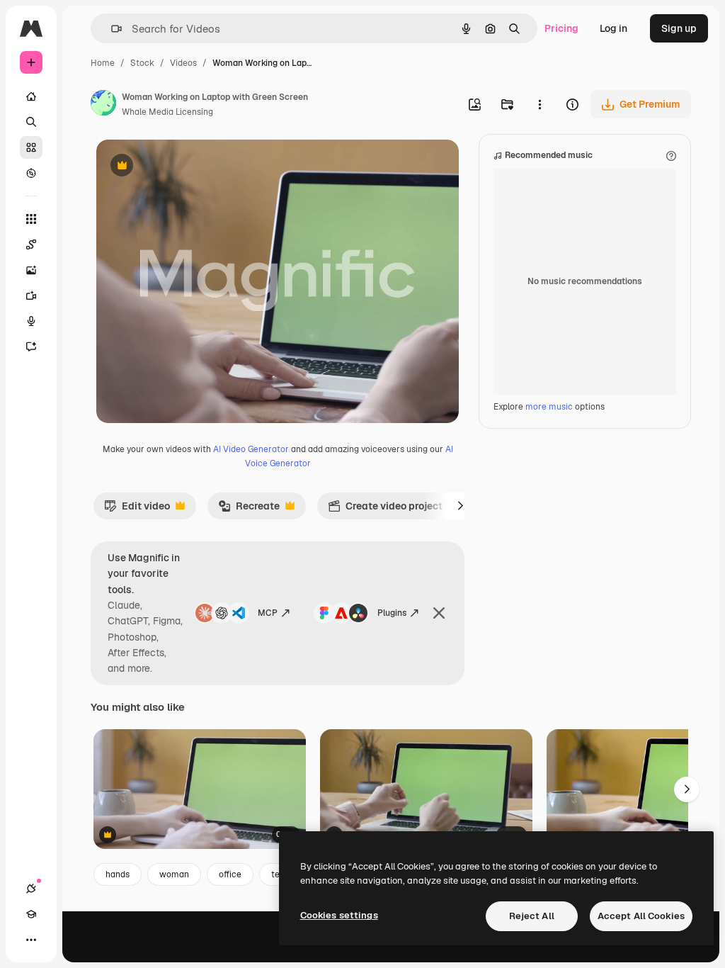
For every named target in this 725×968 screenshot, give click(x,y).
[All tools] (31, 219)
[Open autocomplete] (110, 28)
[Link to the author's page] (103, 105)
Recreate (249, 509)
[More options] (539, 104)
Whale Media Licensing (167, 112)
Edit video (137, 509)
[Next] (460, 506)
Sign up (679, 28)
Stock (142, 63)
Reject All (531, 916)
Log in (613, 28)
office (230, 874)
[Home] (31, 96)
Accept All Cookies (641, 916)
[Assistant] (31, 346)
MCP (268, 613)
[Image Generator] (31, 270)
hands (117, 874)
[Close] (438, 612)
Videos (183, 63)
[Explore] (31, 173)
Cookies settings (339, 915)
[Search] (31, 122)
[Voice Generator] (31, 321)
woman (174, 874)
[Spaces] (31, 244)
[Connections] (31, 888)
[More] (31, 939)
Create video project (385, 509)
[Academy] (31, 914)
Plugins (391, 613)
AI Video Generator (251, 449)
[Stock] (31, 147)
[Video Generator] (31, 295)
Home (103, 63)
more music (549, 406)
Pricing (561, 28)
